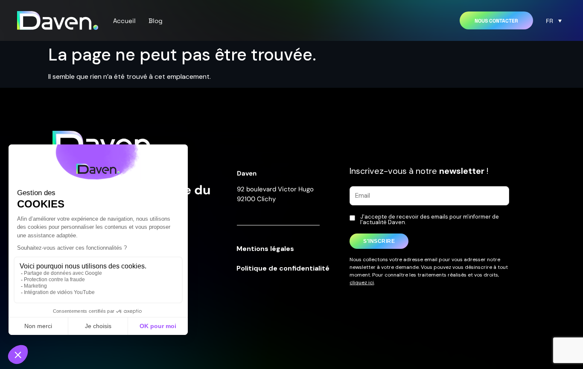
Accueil (124, 20)
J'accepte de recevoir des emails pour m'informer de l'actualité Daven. (429, 219)
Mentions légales (265, 248)
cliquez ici (362, 282)
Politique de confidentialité (282, 268)
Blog (156, 20)
